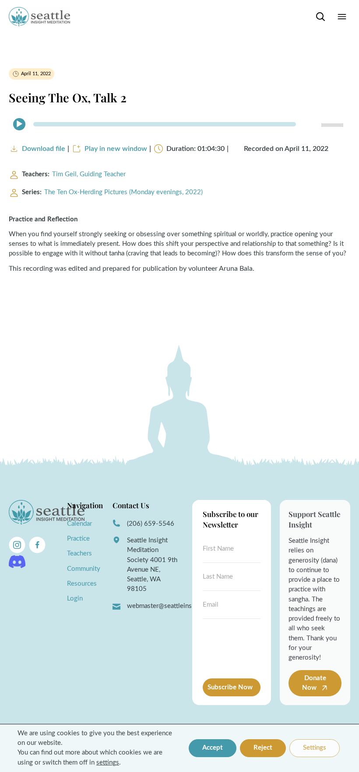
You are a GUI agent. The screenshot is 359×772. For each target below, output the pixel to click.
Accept (212, 747)
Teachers (79, 553)
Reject (262, 747)
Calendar (79, 523)
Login (75, 598)
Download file (43, 148)
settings (107, 762)
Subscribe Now (230, 687)
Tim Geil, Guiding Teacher (89, 174)
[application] (179, 124)
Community (83, 569)
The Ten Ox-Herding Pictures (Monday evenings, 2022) (123, 192)
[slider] (333, 124)
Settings (314, 747)
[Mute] (310, 124)
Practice (78, 538)
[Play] (19, 124)
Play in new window (115, 148)
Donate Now (314, 683)
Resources (82, 583)
